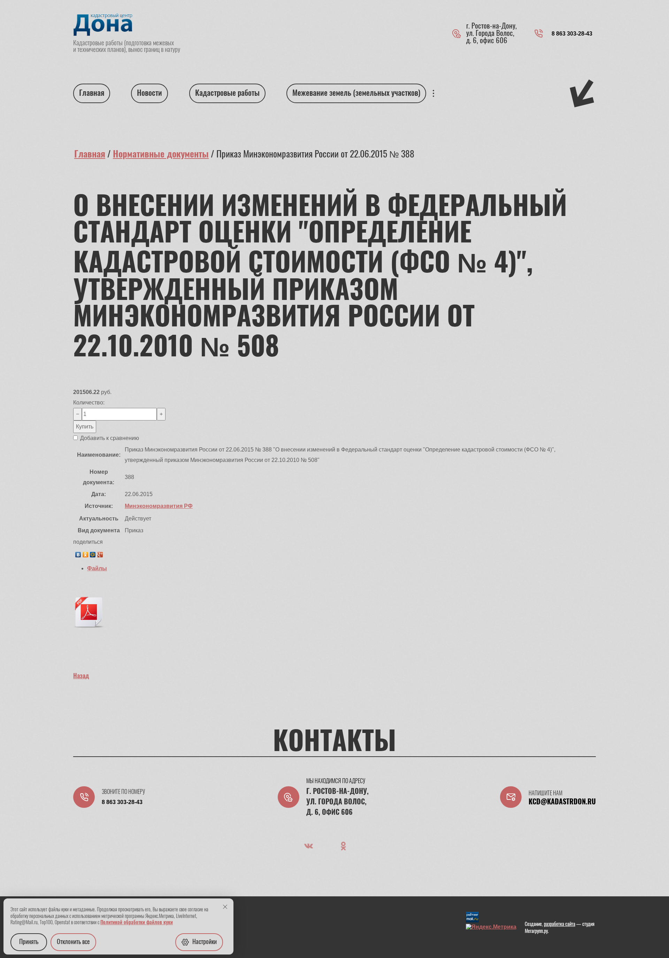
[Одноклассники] (85, 553)
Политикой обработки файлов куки (136, 922)
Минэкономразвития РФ (159, 506)
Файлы (97, 568)
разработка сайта (559, 924)
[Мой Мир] (93, 553)
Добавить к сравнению (109, 438)
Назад (81, 676)
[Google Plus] (100, 553)
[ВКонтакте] (78, 553)
